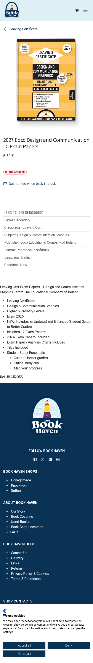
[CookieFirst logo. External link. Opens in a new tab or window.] (4, 611)
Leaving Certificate (23, 29)
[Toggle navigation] (85, 10)
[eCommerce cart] (76, 10)
